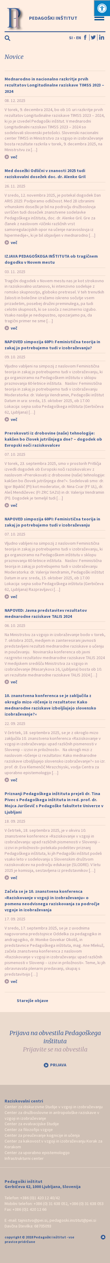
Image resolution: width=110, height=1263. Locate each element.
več (14, 157)
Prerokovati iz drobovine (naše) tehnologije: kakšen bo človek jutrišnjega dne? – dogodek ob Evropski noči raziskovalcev (53, 439)
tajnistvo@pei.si (32, 1220)
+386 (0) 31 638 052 (51, 1203)
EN (78, 37)
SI (71, 37)
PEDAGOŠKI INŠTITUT (52, 18)
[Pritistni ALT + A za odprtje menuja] (102, 8)
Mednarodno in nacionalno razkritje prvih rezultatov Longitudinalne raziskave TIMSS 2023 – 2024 (54, 85)
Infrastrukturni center (24, 1158)
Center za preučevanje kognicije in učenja (42, 1135)
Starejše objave (32, 1000)
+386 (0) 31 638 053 (87, 1203)
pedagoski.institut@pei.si (73, 1220)
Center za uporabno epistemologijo (37, 1152)
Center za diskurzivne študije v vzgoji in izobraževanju (54, 1106)
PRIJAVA (58, 1065)
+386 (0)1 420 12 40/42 (40, 1197)
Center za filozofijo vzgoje (29, 1129)
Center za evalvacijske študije (32, 1123)
